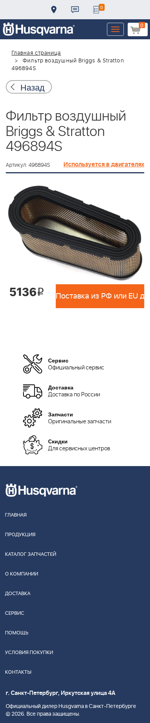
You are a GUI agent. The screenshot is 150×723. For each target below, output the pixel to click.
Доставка (54, 9)
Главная (16, 515)
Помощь (16, 633)
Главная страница (36, 53)
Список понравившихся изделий (96, 9)
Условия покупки (29, 652)
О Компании (21, 574)
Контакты (75, 9)
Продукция (20, 534)
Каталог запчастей (30, 554)
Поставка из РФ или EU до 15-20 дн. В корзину (100, 296)
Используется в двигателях (103, 164)
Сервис (14, 613)
